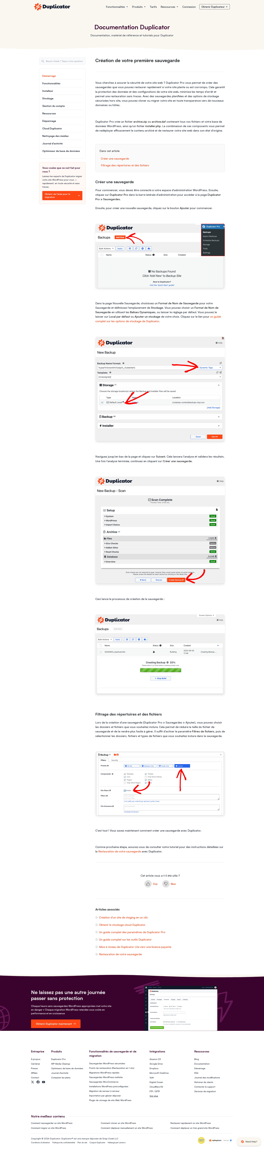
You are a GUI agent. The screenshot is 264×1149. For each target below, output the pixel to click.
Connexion (189, 6)
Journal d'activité (52, 143)
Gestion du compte (53, 105)
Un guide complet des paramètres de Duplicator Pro (132, 932)
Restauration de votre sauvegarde (119, 851)
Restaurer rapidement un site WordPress (190, 1123)
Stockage (47, 98)
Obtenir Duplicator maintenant (54, 1023)
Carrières (35, 1063)
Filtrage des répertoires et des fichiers (125, 165)
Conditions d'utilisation (40, 1142)
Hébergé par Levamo (116, 1142)
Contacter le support (204, 1086)
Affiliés (34, 1073)
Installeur (47, 90)
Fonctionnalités (115, 6)
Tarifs (153, 6)
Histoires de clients (203, 1082)
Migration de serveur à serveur (104, 1091)
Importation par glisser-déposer (105, 1095)
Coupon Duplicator (97, 1142)
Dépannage (49, 120)
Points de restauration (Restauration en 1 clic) (111, 1068)
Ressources (168, 6)
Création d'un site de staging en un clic (123, 917)
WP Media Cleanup (60, 1063)
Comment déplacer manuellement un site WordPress (127, 1128)
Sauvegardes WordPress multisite (106, 1077)
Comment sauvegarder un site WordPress (51, 1123)
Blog (196, 1059)
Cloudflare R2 (156, 1086)
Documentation (202, 1063)
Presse (34, 1068)
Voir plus (154, 1096)
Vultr (152, 1077)
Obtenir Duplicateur (213, 6)
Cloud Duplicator (52, 128)
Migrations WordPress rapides (104, 1072)
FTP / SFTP (155, 1091)
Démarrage (49, 75)
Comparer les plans (60, 1077)
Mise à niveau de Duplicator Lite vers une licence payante (135, 947)
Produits (137, 6)
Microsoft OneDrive (159, 1073)
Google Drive (156, 1063)
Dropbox (154, 1068)
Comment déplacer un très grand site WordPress (194, 1128)
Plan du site (82, 1142)
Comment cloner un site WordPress (118, 1123)
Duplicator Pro (58, 1059)
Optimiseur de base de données (61, 151)
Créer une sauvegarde (115, 158)
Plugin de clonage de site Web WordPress (110, 1100)
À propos (35, 1059)
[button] (150, 884)
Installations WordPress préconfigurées (108, 1086)
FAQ (196, 1073)
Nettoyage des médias (55, 135)
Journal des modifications (207, 1077)
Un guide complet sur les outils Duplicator (125, 939)
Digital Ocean (156, 1082)
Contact (35, 1077)
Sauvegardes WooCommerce (103, 1081)
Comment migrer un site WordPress (48, 1128)
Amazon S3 (155, 1059)
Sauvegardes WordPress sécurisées (107, 1063)
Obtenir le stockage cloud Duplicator (122, 924)
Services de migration (205, 1091)
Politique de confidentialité (63, 1142)
